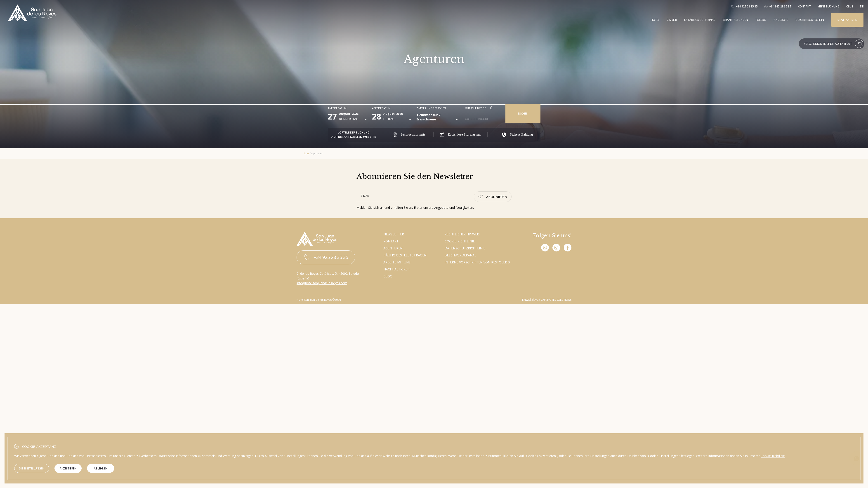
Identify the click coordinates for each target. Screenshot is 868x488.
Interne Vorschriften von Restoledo (477, 262)
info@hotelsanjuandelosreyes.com (322, 283)
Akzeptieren (68, 468)
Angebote (781, 20)
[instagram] (556, 248)
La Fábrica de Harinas (699, 20)
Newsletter (393, 234)
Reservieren (847, 20)
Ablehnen (101, 468)
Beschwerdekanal (460, 255)
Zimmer (672, 20)
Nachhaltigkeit (396, 269)
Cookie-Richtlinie (460, 241)
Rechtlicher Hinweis (462, 234)
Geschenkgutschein (809, 20)
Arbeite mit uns (396, 262)
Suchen (523, 113)
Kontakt (804, 6)
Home (306, 153)
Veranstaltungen (735, 20)
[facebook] (567, 248)
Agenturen (393, 248)
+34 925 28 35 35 (747, 6)
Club (849, 6)
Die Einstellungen (31, 468)
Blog (387, 276)
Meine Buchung (829, 6)
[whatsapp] (545, 248)
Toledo (760, 20)
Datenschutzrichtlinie (465, 248)
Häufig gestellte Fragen (405, 255)
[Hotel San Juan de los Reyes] (32, 20)
